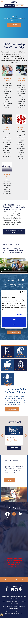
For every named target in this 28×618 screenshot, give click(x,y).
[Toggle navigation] (2, 1)
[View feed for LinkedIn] (20, 514)
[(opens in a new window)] (5, 579)
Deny (14, 324)
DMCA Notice (22, 596)
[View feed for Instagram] (14, 514)
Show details (20, 314)
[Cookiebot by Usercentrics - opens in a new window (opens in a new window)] (20, 292)
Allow (14, 319)
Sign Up (9, 480)
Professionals (9, 6)
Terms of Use (14, 596)
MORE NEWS (14, 448)
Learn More (14, 25)
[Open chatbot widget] (1, 614)
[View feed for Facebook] (7, 514)
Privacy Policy (5, 596)
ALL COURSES (14, 332)
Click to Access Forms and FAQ (14, 231)
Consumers (19, 6)
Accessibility (14, 598)
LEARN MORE (11, 409)
